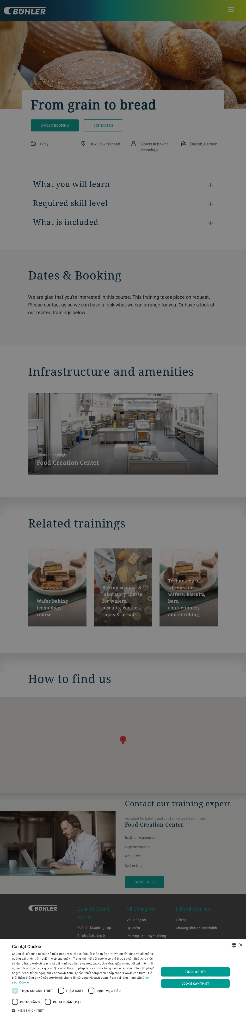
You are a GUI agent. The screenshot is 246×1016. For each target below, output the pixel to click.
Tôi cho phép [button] (195, 972)
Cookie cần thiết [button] (195, 983)
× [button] (240, 945)
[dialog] (123, 977)
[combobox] (234, 945)
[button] (83, 1010)
